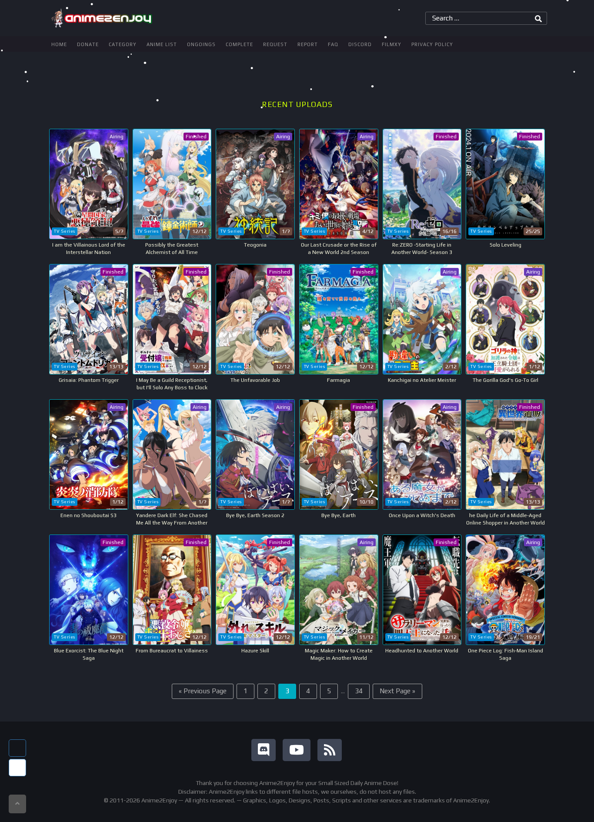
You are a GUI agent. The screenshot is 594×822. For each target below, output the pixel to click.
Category (123, 44)
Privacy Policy (432, 44)
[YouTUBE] (296, 750)
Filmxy (391, 44)
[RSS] (329, 750)
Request (275, 44)
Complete (239, 44)
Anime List (162, 44)
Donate (88, 44)
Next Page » (397, 691)
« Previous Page (203, 691)
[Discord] (263, 750)
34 (359, 691)
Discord (360, 44)
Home (59, 44)
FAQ (333, 44)
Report (307, 44)
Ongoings (201, 44)
